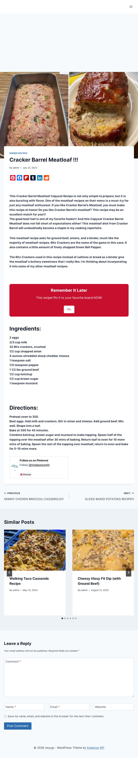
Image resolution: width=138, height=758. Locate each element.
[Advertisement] (69, 38)
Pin (69, 309)
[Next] (128, 572)
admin (16, 167)
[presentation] (35, 550)
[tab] (62, 618)
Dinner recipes (18, 153)
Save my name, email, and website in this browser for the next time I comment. (56, 716)
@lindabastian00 (39, 465)
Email (55, 707)
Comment (13, 661)
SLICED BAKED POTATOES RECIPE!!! (109, 496)
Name (11, 707)
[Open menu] (131, 6)
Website (100, 707)
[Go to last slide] (9, 572)
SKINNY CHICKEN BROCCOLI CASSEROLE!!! (34, 496)
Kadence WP (95, 747)
